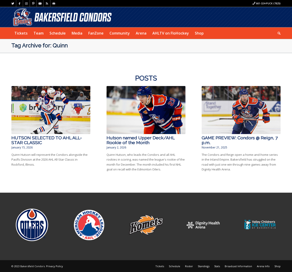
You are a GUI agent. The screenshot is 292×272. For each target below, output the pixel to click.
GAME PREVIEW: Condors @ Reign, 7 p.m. (240, 140)
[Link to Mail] (53, 3)
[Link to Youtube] (40, 3)
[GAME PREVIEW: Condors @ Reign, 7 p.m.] (241, 110)
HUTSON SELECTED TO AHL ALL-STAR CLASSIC (46, 140)
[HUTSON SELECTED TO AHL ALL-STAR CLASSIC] (50, 110)
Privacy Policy (54, 266)
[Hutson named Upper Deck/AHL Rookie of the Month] (146, 110)
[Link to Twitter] (12, 3)
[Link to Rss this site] (47, 3)
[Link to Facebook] (19, 3)
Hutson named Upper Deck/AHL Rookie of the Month (141, 140)
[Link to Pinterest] (33, 3)
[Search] (278, 33)
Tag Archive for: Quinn (39, 45)
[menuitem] (21, 33)
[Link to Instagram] (26, 3)
